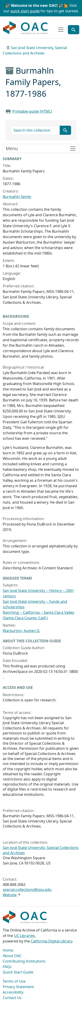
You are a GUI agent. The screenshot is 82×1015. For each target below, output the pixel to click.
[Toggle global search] (73, 29)
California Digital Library (51, 941)
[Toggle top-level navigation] (61, 29)
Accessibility (13, 992)
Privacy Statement (18, 986)
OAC (25, 28)
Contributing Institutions (24, 961)
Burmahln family (17, 196)
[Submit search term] (65, 130)
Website (10, 894)
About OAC (12, 955)
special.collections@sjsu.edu (27, 889)
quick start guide (25, 10)
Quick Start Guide (18, 972)
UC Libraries (24, 935)
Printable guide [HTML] (32, 111)
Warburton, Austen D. (21, 630)
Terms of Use (14, 981)
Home (8, 950)
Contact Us (12, 997)
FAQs (7, 966)
